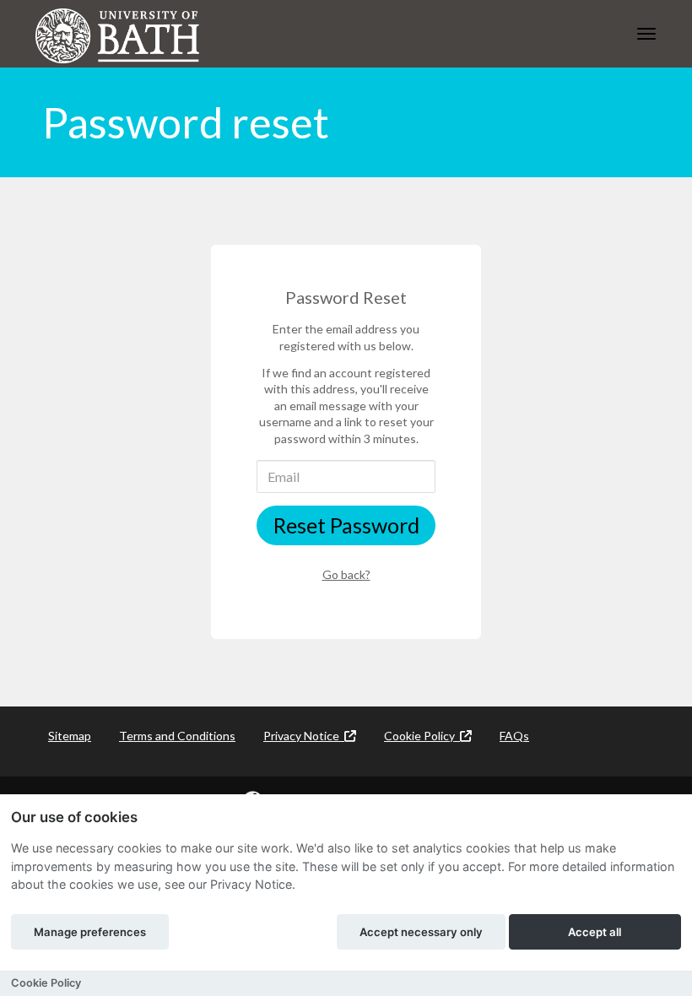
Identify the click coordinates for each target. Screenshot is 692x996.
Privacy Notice (303, 735)
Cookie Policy (422, 735)
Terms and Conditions (177, 735)
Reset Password (346, 525)
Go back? (346, 574)
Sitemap (69, 735)
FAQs (514, 735)
